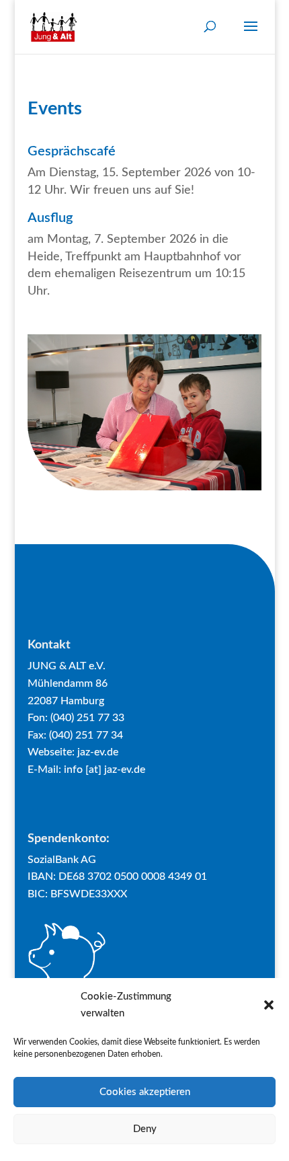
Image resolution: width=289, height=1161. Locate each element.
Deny (145, 1129)
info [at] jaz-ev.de (104, 769)
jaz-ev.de (97, 752)
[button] (269, 1005)
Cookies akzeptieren (144, 1092)
